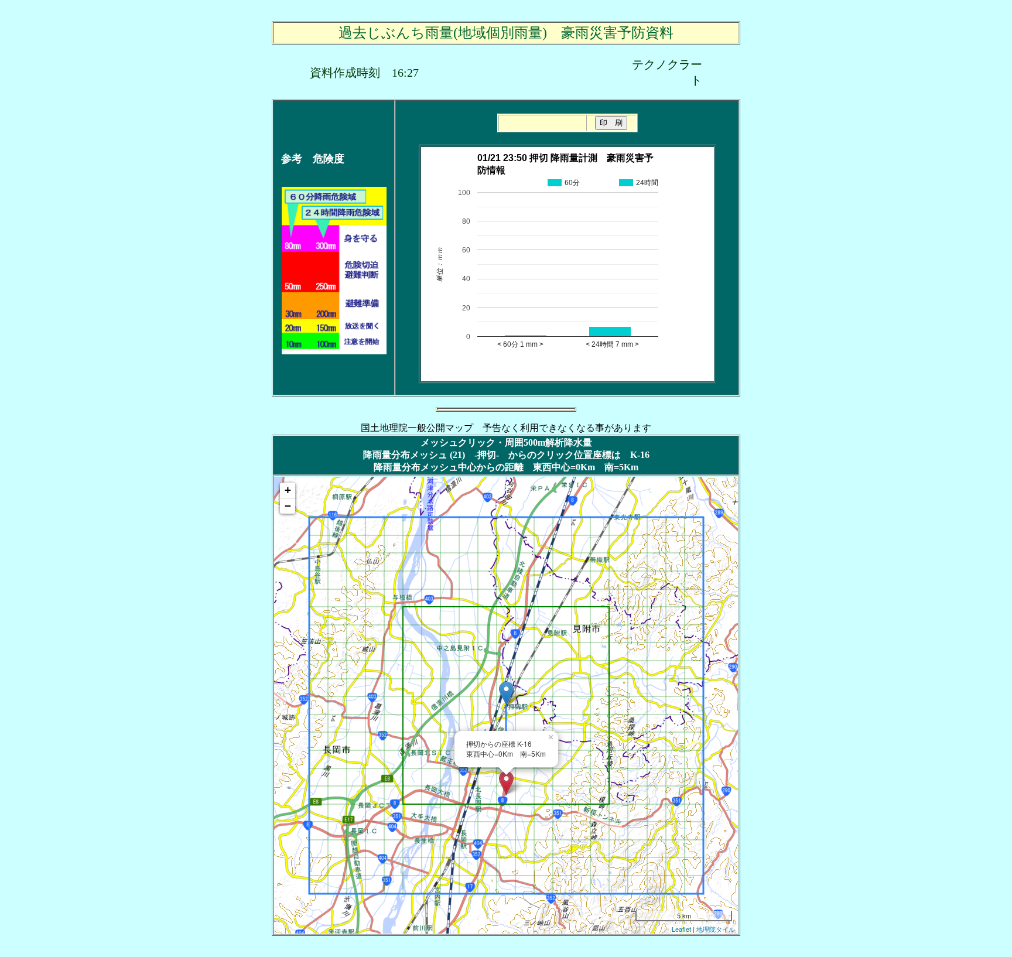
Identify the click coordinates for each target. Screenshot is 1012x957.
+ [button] (288, 490)
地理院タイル (715, 929)
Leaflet (681, 929)
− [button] (288, 506)
